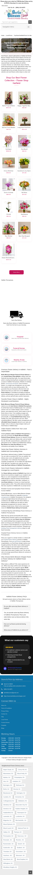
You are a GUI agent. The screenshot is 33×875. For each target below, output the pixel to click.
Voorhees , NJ (7, 855)
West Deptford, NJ (22, 859)
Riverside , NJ (7, 840)
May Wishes (8, 236)
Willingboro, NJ (8, 863)
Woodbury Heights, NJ (10, 867)
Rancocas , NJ (22, 836)
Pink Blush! (24, 149)
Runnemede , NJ (8, 844)
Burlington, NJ (21, 793)
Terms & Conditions (6, 708)
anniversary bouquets (12, 383)
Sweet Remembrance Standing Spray (8, 257)
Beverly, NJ (16, 789)
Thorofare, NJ (7, 851)
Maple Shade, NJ (8, 769)
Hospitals (3, 725)
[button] (3, 657)
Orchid (9, 214)
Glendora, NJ (7, 804)
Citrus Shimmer (8, 171)
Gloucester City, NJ (21, 804)
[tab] (16, 607)
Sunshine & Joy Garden (24, 171)
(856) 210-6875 (20, 7)
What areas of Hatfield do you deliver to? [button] (16, 630)
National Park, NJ (23, 828)
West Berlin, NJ (8, 859)
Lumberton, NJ (20, 816)
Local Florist (9, 35)
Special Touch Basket (8, 127)
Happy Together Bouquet (24, 106)
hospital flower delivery (10, 539)
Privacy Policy (5, 711)
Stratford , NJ (21, 847)
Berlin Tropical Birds (8, 106)
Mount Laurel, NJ (8, 828)
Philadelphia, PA (19, 777)
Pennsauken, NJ (8, 836)
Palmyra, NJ (17, 832)
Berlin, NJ (6, 789)
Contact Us (4, 714)
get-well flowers (16, 541)
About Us (3, 705)
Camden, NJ (7, 797)
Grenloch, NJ (7, 808)
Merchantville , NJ (20, 820)
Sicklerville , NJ (8, 847)
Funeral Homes (5, 722)
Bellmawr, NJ (20, 785)
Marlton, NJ (6, 777)
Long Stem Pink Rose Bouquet (24, 127)
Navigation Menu (8, 27)
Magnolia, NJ (7, 820)
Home (2, 35)
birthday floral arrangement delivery (11, 528)
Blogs (2, 728)
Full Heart (9, 149)
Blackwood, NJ (7, 793)
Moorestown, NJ (8, 773)
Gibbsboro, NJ (22, 801)
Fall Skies (24, 192)
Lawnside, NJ (7, 816)
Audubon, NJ (16, 781)
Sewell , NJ (21, 844)
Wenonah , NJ (20, 855)
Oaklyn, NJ (6, 832)
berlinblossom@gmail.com (11, 692)
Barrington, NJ (7, 785)
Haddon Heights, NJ (21, 808)
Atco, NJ (5, 781)
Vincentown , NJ (21, 851)
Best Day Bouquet (24, 236)
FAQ (2, 716)
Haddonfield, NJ (8, 812)
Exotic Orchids (8, 192)
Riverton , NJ (20, 840)
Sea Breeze (24, 214)
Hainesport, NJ (21, 812)
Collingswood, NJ (8, 801)
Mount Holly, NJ (22, 773)
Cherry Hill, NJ (22, 769)
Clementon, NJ (19, 797)
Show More (16, 272)
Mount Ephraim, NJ (9, 824)
